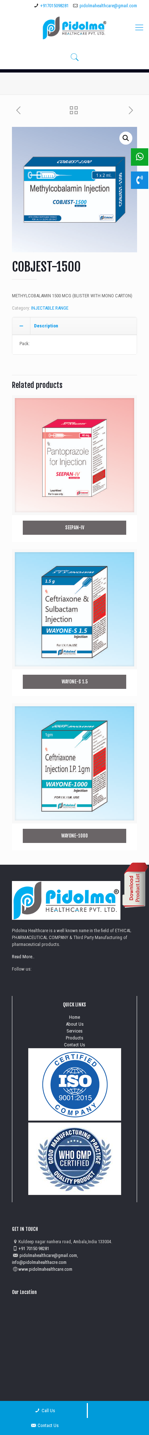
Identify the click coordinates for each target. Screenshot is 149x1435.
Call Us (48, 1410)
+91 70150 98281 (33, 1248)
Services (74, 1031)
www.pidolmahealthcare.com (45, 1269)
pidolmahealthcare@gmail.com (108, 5)
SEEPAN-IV (74, 527)
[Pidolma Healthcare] (74, 27)
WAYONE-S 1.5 (74, 682)
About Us (75, 1024)
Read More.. (23, 956)
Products (74, 1038)
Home (74, 1017)
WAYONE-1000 (74, 836)
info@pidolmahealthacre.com (39, 1262)
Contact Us (74, 1044)
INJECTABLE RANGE (49, 308)
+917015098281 (54, 5)
